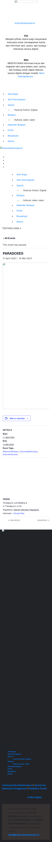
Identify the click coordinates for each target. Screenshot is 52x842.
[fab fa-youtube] (6, 166)
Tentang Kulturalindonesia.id (17, 785)
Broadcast (13, 135)
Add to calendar (17, 418)
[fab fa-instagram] (6, 160)
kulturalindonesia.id (25, 23)
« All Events (9, 238)
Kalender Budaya (16, 124)
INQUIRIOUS (42, 520)
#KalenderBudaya (10, 451)
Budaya (12, 114)
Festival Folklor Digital (26, 109)
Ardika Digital (34, 797)
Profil (10, 130)
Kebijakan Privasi (38, 788)
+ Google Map (18, 513)
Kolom (11, 141)
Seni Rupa (13, 94)
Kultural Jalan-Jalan (24, 119)
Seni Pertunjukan (16, 99)
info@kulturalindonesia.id (23, 834)
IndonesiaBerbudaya (29, 451)
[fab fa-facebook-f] (6, 156)
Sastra (11, 105)
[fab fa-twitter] (6, 163)
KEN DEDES (15, 520)
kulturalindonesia (10, 454)
